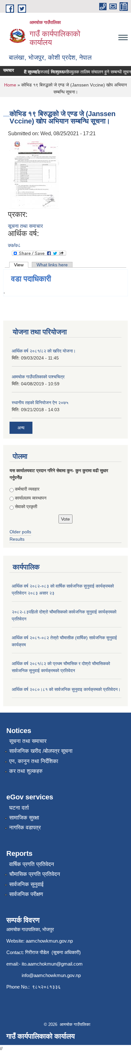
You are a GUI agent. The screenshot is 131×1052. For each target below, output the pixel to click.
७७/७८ (14, 245)
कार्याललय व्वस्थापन (30, 497)
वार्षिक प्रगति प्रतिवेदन (31, 864)
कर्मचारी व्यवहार (27, 489)
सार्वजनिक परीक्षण (26, 894)
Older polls (20, 531)
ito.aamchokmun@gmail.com (52, 964)
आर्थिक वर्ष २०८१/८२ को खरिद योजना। (44, 350)
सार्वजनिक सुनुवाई (26, 884)
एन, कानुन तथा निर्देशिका (33, 761)
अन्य (20, 427)
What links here (52, 264)
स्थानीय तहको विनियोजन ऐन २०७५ (40, 402)
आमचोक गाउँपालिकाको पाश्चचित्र (38, 376)
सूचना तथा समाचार (25, 226)
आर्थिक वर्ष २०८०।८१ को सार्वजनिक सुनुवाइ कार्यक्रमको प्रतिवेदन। (66, 689)
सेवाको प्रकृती (26, 506)
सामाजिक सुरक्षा (24, 818)
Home (10, 84)
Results (17, 539)
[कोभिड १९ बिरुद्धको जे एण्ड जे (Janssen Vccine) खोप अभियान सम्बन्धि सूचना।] (34, 173)
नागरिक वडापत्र (25, 828)
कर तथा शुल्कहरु (26, 771)
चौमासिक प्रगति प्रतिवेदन (34, 874)
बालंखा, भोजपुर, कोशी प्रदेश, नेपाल (50, 57)
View (21, 264)
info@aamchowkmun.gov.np (51, 975)
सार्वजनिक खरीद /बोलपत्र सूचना (40, 751)
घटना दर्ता (19, 808)
